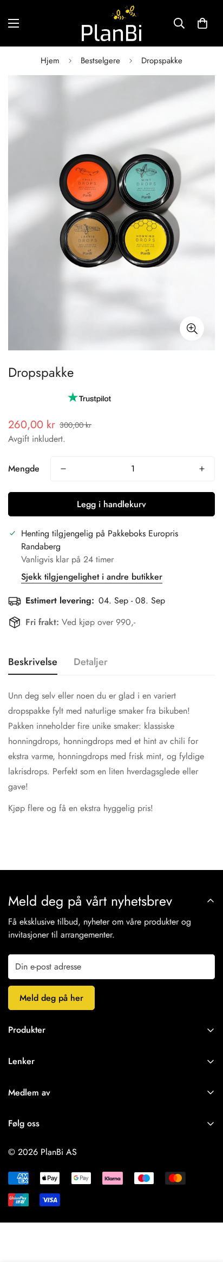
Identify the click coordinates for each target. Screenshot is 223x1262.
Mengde (24, 468)
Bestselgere (100, 61)
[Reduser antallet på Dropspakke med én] (63, 469)
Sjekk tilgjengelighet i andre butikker (91, 576)
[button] (202, 23)
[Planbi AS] (111, 23)
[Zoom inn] (192, 328)
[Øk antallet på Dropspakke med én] (201, 469)
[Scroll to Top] (203, 1204)
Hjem (50, 61)
